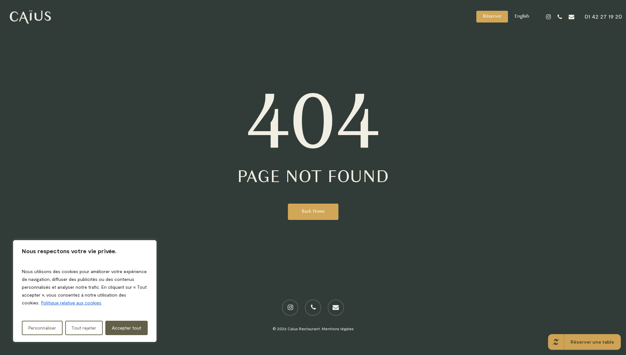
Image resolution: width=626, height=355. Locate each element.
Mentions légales (338, 328)
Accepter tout (126, 328)
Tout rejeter (83, 328)
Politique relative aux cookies (71, 302)
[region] (84, 291)
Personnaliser (42, 328)
